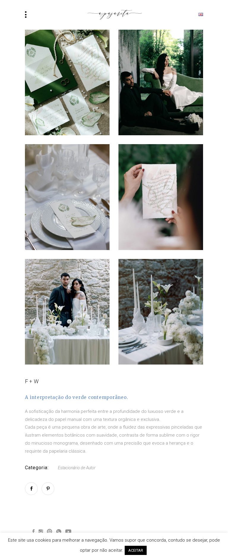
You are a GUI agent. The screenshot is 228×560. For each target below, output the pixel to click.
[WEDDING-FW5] (160, 312)
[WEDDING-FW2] (160, 197)
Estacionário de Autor (77, 467)
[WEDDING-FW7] (67, 312)
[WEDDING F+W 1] (67, 82)
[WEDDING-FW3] (67, 197)
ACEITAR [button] (135, 550)
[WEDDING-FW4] (160, 82)
